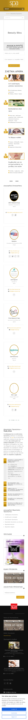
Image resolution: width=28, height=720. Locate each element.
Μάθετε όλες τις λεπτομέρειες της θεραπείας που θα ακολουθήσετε (15, 489)
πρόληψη (10, 143)
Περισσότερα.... (7, 635)
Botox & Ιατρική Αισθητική (16, 172)
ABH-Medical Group (14, 202)
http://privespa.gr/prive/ (15, 327)
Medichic (14, 241)
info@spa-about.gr (11, 692)
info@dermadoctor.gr (14, 368)
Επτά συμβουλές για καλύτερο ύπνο (14, 668)
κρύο (21, 141)
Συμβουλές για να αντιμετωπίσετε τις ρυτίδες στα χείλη (15, 164)
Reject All (14, 716)
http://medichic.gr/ (14, 250)
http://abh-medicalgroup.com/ (15, 212)
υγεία (15, 120)
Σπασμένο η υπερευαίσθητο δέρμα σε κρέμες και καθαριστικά (15, 460)
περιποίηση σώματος (13, 118)
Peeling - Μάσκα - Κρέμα (16, 93)
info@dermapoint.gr (15, 291)
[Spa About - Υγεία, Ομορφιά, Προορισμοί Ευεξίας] (14, 4)
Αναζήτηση (14, 65)
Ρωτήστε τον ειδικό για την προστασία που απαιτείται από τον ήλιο (15, 504)
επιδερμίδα (17, 141)
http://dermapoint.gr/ (14, 289)
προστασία (16, 143)
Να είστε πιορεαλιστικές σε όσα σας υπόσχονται (15, 494)
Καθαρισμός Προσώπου (16, 122)
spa (13, 437)
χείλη (22, 170)
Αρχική (7, 13)
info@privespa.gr (14, 329)
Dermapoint (14, 279)
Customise (14, 713)
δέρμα (11, 141)
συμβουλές (17, 170)
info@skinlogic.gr (14, 406)
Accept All (14, 709)
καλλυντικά (20, 117)
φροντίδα (10, 145)
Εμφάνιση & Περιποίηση (15, 147)
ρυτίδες (12, 170)
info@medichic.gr (14, 252)
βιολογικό (18, 115)
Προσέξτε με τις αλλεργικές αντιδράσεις (15, 499)
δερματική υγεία (12, 117)
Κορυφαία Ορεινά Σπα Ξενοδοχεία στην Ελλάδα (14, 651)
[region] (14, 707)
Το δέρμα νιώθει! (14, 137)
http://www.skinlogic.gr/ (15, 404)
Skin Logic (14, 394)
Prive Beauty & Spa (14, 318)
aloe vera (12, 115)
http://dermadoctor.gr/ (15, 366)
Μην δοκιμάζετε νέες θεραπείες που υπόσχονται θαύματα (15, 484)
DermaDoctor (14, 356)
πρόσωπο (10, 120)
